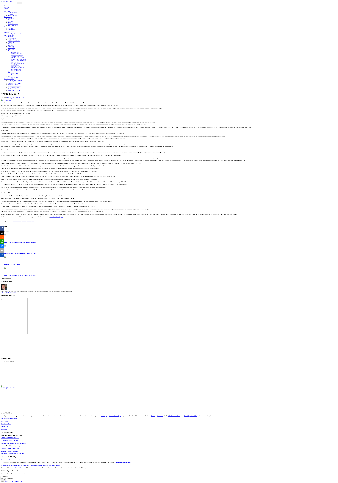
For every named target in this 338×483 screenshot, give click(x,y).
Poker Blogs (11, 31)
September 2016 (12, 38)
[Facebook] (2, 228)
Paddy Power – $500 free (14, 90)
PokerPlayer (10, 98)
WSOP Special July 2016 (14, 41)
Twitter (6, 6)
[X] (2, 233)
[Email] (2, 250)
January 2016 (11, 49)
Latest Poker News (12, 12)
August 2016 (11, 39)
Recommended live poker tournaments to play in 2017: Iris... (20, 253)
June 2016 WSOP (12, 42)
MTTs (9, 19)
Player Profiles (11, 28)
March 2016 (11, 46)
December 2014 (15, 74)
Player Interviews (12, 29)
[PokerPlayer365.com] (6, 1)
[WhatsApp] (2, 241)
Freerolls (6, 32)
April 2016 (10, 45)
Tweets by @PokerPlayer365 (8, 388)
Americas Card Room (13, 81)
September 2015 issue (16, 56)
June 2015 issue (15, 62)
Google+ (6, 8)
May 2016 (10, 43)
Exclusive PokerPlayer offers (15, 80)
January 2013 (14, 77)
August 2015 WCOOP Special (18, 59)
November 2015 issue (16, 53)
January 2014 (14, 73)
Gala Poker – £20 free (13, 89)
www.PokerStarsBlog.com (56, 217)
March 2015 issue (15, 66)
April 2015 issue (15, 65)
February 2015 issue (16, 69)
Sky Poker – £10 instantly (14, 86)
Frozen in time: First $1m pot (12, 264)
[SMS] (2, 246)
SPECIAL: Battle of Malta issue (19, 58)
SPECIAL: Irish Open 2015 (18, 67)
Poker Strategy (8, 17)
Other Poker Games (13, 25)
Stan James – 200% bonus (14, 83)
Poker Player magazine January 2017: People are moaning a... (20, 275)
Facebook (6, 7)
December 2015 (15, 52)
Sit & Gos (10, 21)
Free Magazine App (9, 35)
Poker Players (7, 26)
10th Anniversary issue (17, 55)
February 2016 (11, 48)
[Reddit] (2, 237)
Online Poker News (12, 15)
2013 (9, 76)
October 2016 (11, 36)
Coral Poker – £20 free (13, 87)
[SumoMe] (2, 255)
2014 (9, 72)
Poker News (7, 11)
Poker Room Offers (9, 79)
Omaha (9, 22)
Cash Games (11, 18)
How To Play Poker (13, 24)
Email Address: (4, 476)
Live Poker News (12, 14)
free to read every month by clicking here (23, 221)
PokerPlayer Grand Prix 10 (14, 34)
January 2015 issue (16, 70)
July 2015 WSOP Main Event (18, 60)
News (24, 98)
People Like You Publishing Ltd (13, 481)
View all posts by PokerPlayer (9, 292)
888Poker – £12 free (13, 84)
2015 (9, 50)
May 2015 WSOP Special (17, 63)
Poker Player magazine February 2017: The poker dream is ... (20, 242)
